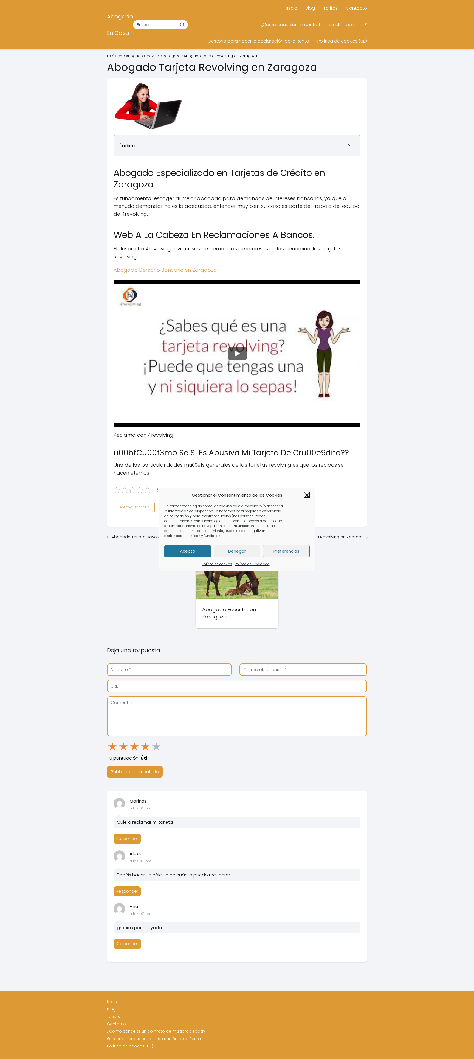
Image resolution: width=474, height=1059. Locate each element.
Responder (127, 838)
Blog (310, 8)
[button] (307, 495)
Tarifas (330, 8)
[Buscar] (182, 24)
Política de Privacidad (252, 564)
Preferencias (286, 551)
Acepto (187, 551)
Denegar (237, 551)
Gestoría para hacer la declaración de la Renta (258, 41)
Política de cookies (217, 564)
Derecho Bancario (133, 507)
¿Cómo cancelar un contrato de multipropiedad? (314, 24)
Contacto (356, 8)
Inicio (291, 8)
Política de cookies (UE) (342, 41)
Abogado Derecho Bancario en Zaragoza (165, 270)
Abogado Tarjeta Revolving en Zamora (324, 537)
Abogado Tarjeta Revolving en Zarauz (149, 537)
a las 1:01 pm (140, 808)
